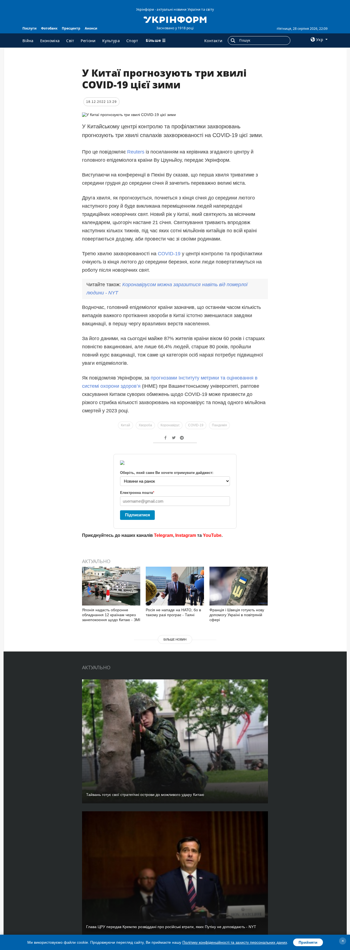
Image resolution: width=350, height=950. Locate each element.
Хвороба (145, 425)
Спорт (132, 40)
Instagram (185, 535)
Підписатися (137, 514)
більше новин (175, 639)
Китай (125, 425)
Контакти (213, 40)
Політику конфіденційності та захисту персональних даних (234, 942)
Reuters (135, 152)
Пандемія (219, 425)
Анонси (91, 28)
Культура (111, 40)
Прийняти (308, 942)
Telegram (163, 535)
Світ (70, 40)
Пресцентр (71, 28)
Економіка (50, 40)
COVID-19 (169, 253)
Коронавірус (170, 425)
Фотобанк (49, 28)
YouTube (212, 535)
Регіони (88, 40)
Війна (28, 40)
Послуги (29, 28)
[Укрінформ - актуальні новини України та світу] (175, 19)
